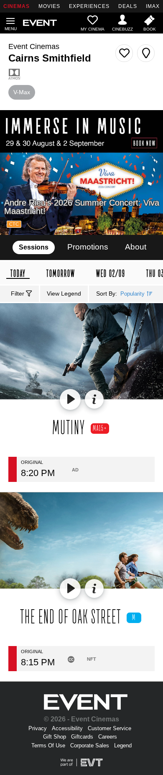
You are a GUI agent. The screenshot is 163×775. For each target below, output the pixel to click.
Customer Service (109, 728)
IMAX (153, 6)
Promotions (87, 246)
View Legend (64, 293)
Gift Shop (54, 737)
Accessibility (67, 728)
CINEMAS (16, 6)
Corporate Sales (89, 745)
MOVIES (49, 6)
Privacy (37, 728)
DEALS (127, 6)
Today (17, 274)
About (135, 246)
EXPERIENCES (89, 6)
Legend (123, 745)
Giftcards (82, 737)
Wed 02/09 (110, 273)
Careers (107, 737)
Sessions (33, 247)
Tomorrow (60, 273)
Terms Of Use (48, 745)
